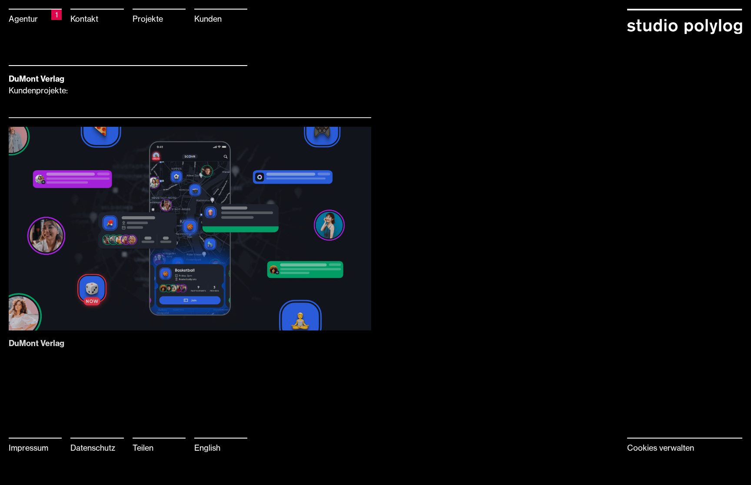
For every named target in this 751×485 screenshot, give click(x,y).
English (207, 447)
